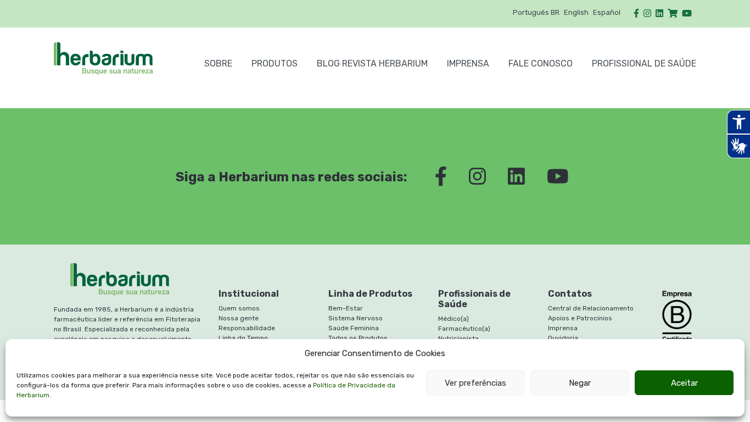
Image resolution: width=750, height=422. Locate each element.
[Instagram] (647, 13)
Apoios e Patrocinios (580, 318)
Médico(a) (453, 319)
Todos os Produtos (358, 338)
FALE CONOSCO (540, 63)
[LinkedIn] (659, 13)
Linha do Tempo (243, 338)
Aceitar (684, 383)
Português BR (536, 12)
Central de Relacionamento (591, 308)
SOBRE (218, 63)
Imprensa (468, 63)
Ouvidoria (563, 338)
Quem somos (239, 308)
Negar (580, 383)
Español (606, 12)
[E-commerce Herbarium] (673, 13)
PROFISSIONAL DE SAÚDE (644, 63)
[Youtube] (687, 13)
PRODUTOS (274, 63)
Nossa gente (239, 318)
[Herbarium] (119, 58)
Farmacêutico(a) (464, 328)
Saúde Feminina (353, 328)
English (576, 12)
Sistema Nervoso (355, 318)
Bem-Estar (345, 308)
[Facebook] (636, 13)
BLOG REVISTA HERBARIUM (372, 63)
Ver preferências (475, 383)
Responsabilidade (247, 328)
